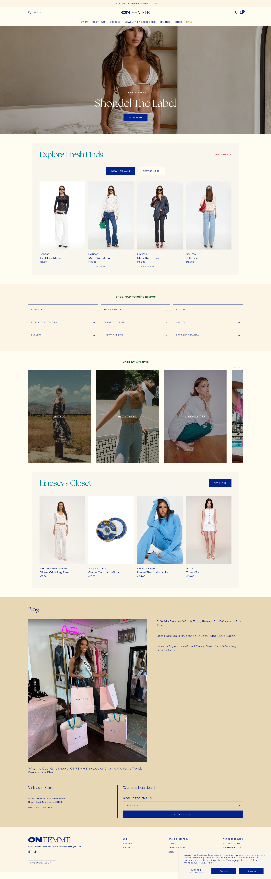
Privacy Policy (231, 843)
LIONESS (44, 254)
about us (128, 847)
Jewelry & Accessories (140, 21)
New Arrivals (120, 171)
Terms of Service (233, 839)
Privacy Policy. (206, 862)
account (128, 843)
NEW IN (83, 21)
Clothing (98, 21)
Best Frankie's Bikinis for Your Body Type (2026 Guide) (196, 636)
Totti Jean (192, 258)
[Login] (235, 12)
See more (220, 483)
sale (171, 852)
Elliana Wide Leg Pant (54, 572)
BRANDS (165, 21)
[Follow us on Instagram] (29, 852)
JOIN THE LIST (183, 814)
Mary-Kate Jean (99, 258)
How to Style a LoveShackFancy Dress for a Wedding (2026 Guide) (196, 648)
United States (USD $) (41, 862)
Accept (223, 871)
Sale (189, 21)
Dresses (115, 21)
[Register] (239, 805)
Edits (178, 21)
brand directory (178, 839)
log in (126, 839)
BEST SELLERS (151, 171)
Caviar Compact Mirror (104, 572)
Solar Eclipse (97, 568)
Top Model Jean (50, 258)
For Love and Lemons (53, 568)
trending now (177, 847)
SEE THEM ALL (223, 154)
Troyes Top (193, 572)
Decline (251, 871)
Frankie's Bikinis (147, 568)
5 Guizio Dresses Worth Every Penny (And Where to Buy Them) (199, 623)
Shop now (135, 117)
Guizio (190, 568)
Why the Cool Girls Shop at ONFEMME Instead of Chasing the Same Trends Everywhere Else (85, 770)
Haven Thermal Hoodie (152, 572)
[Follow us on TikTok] (35, 852)
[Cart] (241, 12)
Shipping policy (232, 847)
